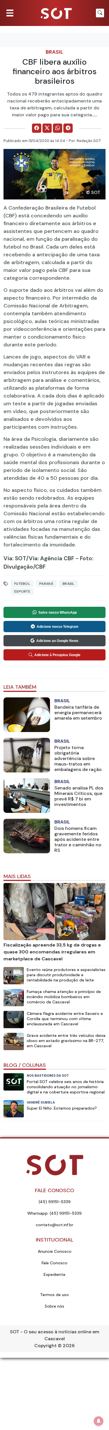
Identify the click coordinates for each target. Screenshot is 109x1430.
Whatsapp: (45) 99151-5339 (54, 1213)
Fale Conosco (54, 1262)
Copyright (45, 1346)
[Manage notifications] (98, 1421)
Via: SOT (14, 558)
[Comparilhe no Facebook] (36, 128)
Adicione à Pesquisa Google (57, 655)
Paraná (46, 583)
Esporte (22, 591)
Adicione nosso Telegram (57, 627)
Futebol (22, 583)
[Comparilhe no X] (47, 128)
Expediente (54, 1274)
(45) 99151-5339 (55, 1201)
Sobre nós (54, 1306)
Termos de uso (54, 1294)
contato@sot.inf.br (54, 1224)
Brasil (54, 51)
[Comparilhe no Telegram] (68, 128)
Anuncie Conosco (55, 1251)
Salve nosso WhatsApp (57, 613)
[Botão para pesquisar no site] (100, 13)
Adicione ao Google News (57, 641)
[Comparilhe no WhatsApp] (57, 128)
